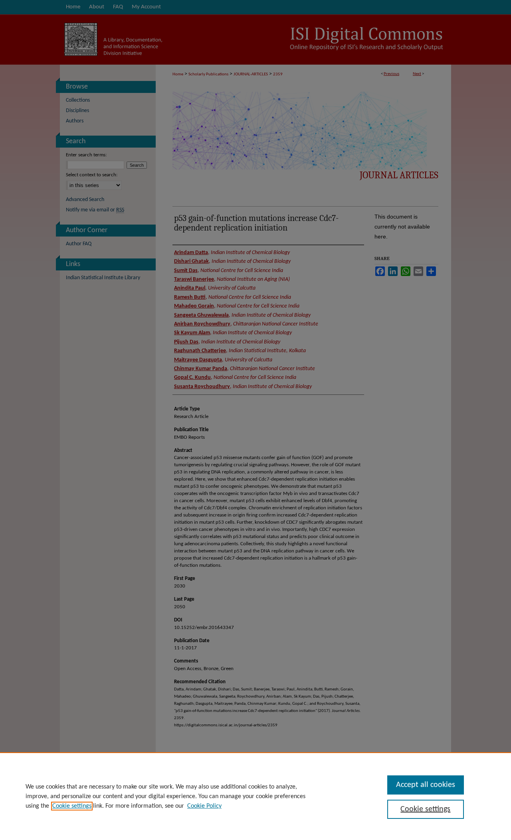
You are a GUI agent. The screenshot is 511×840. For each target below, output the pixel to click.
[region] (255, 796)
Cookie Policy (204, 806)
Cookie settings (71, 806)
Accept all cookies (425, 785)
